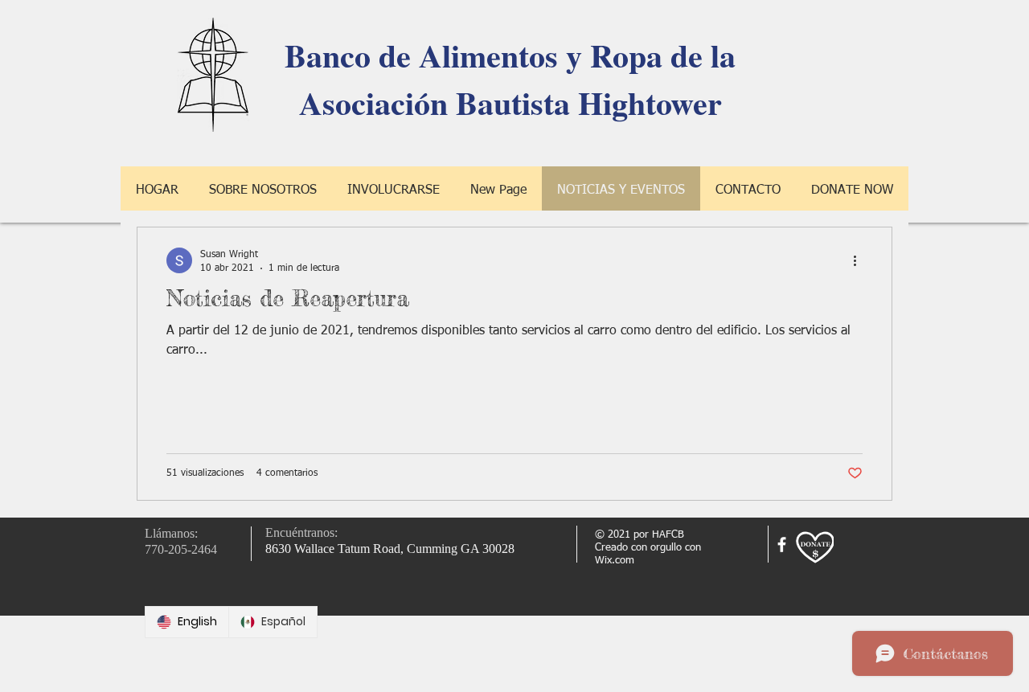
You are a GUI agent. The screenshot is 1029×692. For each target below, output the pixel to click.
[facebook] (782, 544)
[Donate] (815, 548)
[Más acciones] (860, 260)
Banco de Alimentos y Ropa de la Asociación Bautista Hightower (510, 78)
